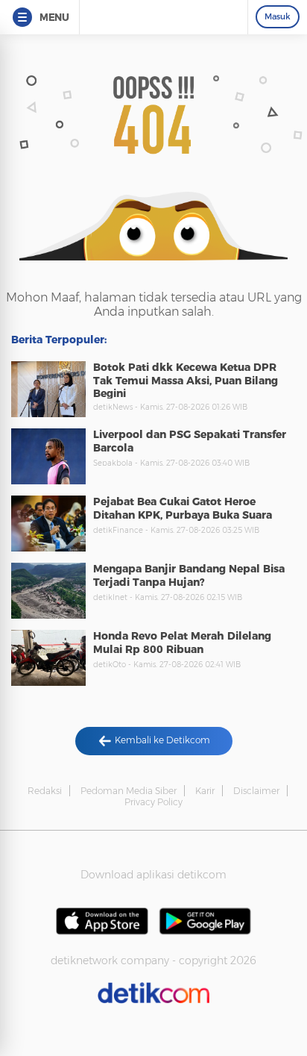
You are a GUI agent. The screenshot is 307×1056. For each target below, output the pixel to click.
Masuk (278, 16)
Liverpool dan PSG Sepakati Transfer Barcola (189, 441)
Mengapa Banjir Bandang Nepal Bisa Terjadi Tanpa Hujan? (189, 575)
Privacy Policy (153, 801)
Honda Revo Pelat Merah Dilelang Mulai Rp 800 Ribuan (182, 642)
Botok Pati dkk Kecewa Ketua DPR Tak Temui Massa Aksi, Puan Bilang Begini (185, 380)
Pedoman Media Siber (128, 790)
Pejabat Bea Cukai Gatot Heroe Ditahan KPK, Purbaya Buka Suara (182, 508)
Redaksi (45, 790)
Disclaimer (256, 790)
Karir (205, 790)
